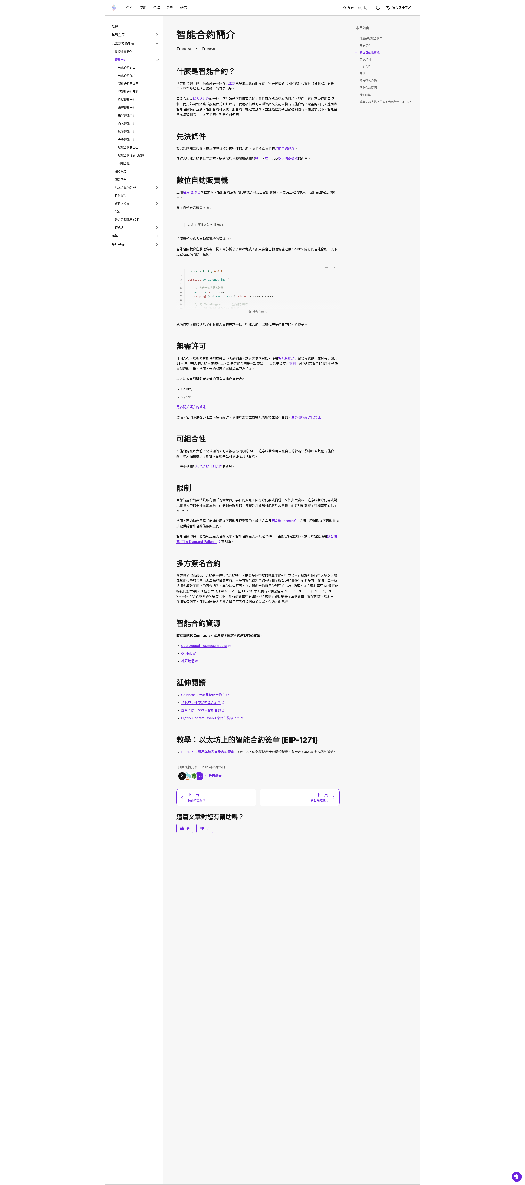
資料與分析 (122, 203)
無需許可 (365, 59)
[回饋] (517, 1177)
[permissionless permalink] (174, 346)
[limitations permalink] (174, 488)
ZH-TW (401, 8)
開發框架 (120, 179)
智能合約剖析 (126, 75)
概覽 (115, 26)
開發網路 (120, 171)
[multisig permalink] (174, 563)
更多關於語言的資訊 (191, 407)
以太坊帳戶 (201, 99)
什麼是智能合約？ (371, 38)
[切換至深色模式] (378, 7)
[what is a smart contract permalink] (174, 71)
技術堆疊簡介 (123, 51)
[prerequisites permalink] (174, 136)
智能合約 (120, 59)
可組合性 (124, 163)
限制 (362, 73)
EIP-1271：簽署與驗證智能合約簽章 (207, 752)
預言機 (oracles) (284, 521)
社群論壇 (189, 661)
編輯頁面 (209, 49)
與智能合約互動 (128, 91)
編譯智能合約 (126, 107)
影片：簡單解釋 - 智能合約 (203, 710)
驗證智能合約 (126, 131)
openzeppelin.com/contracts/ (206, 645)
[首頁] (114, 7)
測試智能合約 (126, 99)
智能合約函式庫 (128, 83)
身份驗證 (120, 195)
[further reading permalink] (174, 683)
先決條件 (365, 45)
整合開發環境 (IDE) (127, 219)
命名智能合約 (126, 123)
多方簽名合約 (368, 80)
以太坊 (230, 83)
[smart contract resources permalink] (174, 623)
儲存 (118, 211)
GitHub (188, 653)
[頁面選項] (196, 49)
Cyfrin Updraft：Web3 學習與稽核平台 (212, 718)
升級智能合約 (126, 139)
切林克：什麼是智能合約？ (202, 703)
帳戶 (258, 158)
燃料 (292, 363)
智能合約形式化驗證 (131, 155)
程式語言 (120, 227)
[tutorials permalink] (174, 740)
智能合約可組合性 (209, 466)
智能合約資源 (368, 87)
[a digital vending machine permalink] (174, 180)
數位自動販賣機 (370, 52)
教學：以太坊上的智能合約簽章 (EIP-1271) (386, 101)
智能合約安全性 (128, 147)
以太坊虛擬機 (288, 158)
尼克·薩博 (192, 192)
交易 (268, 158)
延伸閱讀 (365, 94)
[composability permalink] (174, 439)
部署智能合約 (126, 115)
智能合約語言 (126, 68)
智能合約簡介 (284, 148)
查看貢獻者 (213, 776)
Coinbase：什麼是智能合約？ (205, 695)
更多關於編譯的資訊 (306, 417)
